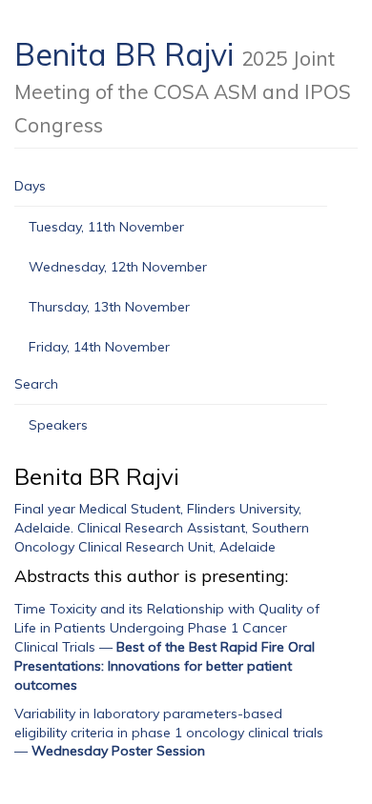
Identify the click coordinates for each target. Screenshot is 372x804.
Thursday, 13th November (109, 306)
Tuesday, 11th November (106, 226)
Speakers (58, 424)
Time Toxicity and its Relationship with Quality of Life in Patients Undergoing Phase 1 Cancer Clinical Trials (167, 627)
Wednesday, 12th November (118, 266)
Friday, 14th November (99, 346)
